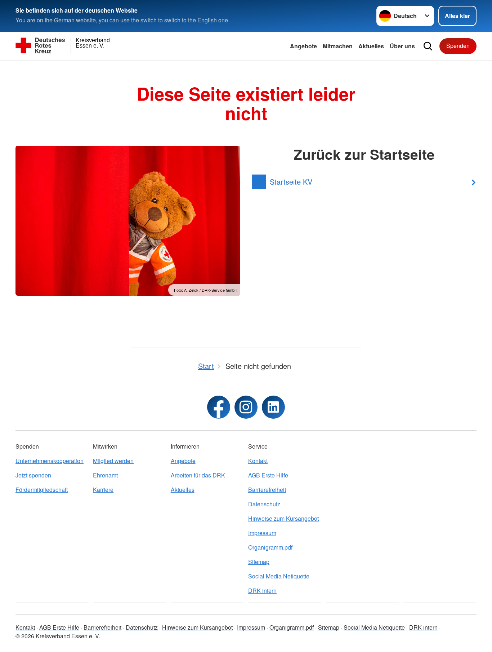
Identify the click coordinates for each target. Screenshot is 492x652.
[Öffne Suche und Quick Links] (428, 46)
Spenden (458, 45)
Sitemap (258, 562)
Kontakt (258, 461)
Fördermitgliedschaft (41, 489)
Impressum (262, 533)
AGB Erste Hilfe (268, 475)
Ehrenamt (105, 475)
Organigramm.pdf (270, 547)
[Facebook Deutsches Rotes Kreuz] (218, 407)
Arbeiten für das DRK (198, 475)
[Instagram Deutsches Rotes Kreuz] (246, 407)
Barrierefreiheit (267, 489)
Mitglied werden (113, 461)
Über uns (402, 46)
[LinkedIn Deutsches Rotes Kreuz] (273, 407)
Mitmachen (338, 46)
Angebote (303, 46)
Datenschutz (264, 504)
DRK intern (262, 590)
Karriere (103, 489)
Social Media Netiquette (278, 576)
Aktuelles (371, 46)
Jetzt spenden (33, 475)
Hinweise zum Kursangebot (283, 518)
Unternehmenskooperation (49, 461)
